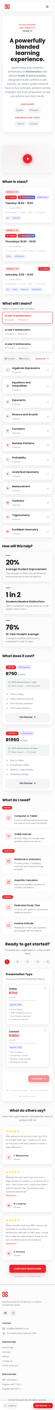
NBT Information (9, 1380)
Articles (5, 1356)
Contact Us (7, 1361)
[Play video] (27, 158)
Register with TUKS (11, 1384)
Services (6, 1352)
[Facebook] (5, 1313)
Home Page (7, 1347)
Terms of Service (10, 1365)
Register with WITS (11, 1389)
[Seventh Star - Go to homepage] (7, 6)
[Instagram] (13, 1313)
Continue (37, 1078)
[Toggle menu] (47, 7)
